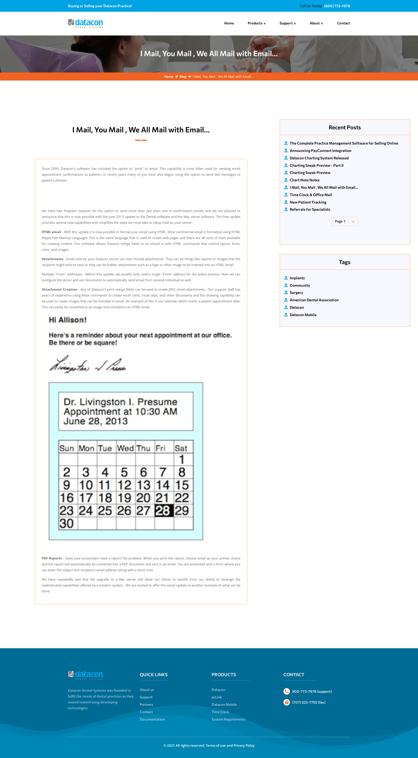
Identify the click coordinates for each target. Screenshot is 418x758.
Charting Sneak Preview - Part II (317, 165)
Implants (297, 278)
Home (229, 23)
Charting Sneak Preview (310, 172)
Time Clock (220, 712)
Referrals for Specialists (310, 209)
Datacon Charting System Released (319, 158)
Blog (183, 76)
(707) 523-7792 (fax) (308, 702)
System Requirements (228, 719)
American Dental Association (314, 300)
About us (147, 689)
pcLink (217, 697)
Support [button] (286, 23)
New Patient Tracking (308, 202)
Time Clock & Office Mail (311, 194)
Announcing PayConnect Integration (320, 150)
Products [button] (255, 23)
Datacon (297, 307)
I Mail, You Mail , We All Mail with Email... (324, 187)
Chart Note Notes (305, 180)
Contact (343, 23)
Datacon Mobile (303, 314)
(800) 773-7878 (337, 6)
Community (300, 285)
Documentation (152, 719)
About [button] (315, 23)
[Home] (85, 22)
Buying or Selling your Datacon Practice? (100, 6)
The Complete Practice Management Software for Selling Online (344, 143)
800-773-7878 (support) (312, 691)
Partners (146, 704)
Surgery (296, 292)
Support (146, 697)
